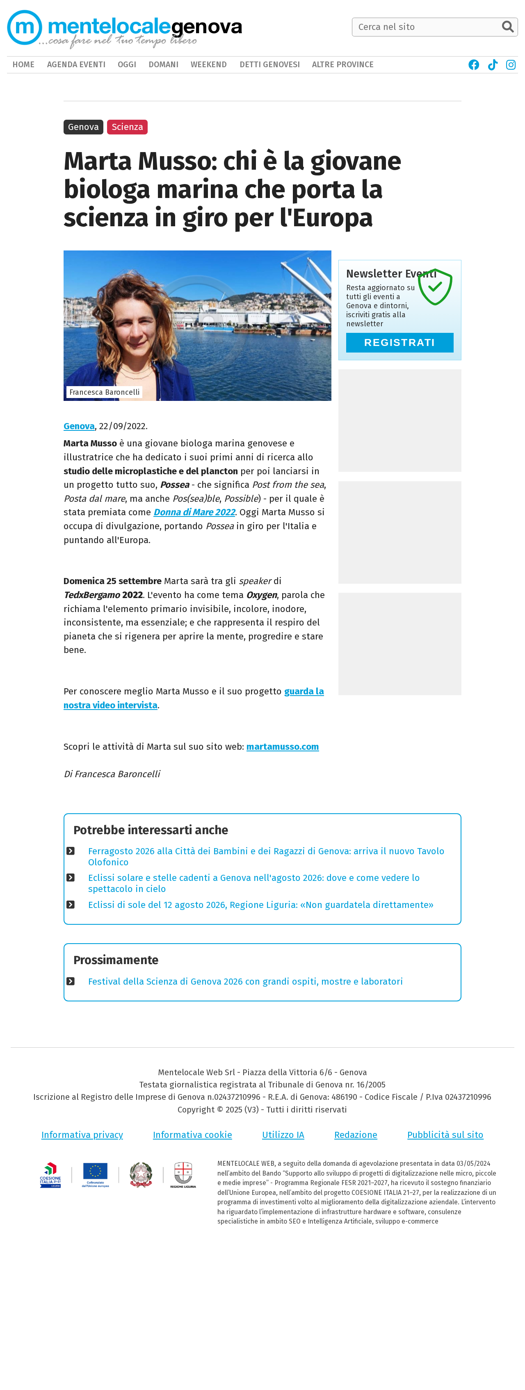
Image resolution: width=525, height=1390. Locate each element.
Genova (79, 426)
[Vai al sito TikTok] (493, 65)
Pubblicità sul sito (445, 1134)
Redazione (355, 1134)
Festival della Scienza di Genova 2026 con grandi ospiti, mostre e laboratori (245, 981)
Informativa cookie (192, 1134)
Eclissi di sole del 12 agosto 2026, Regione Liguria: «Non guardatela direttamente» (261, 904)
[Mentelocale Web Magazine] (102, 27)
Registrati (400, 342)
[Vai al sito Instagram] (511, 65)
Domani (163, 64)
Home (23, 64)
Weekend (209, 64)
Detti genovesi (270, 64)
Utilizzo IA (283, 1134)
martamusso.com (283, 746)
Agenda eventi (76, 64)
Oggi (127, 64)
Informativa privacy (82, 1134)
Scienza (127, 126)
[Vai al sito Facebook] (474, 65)
